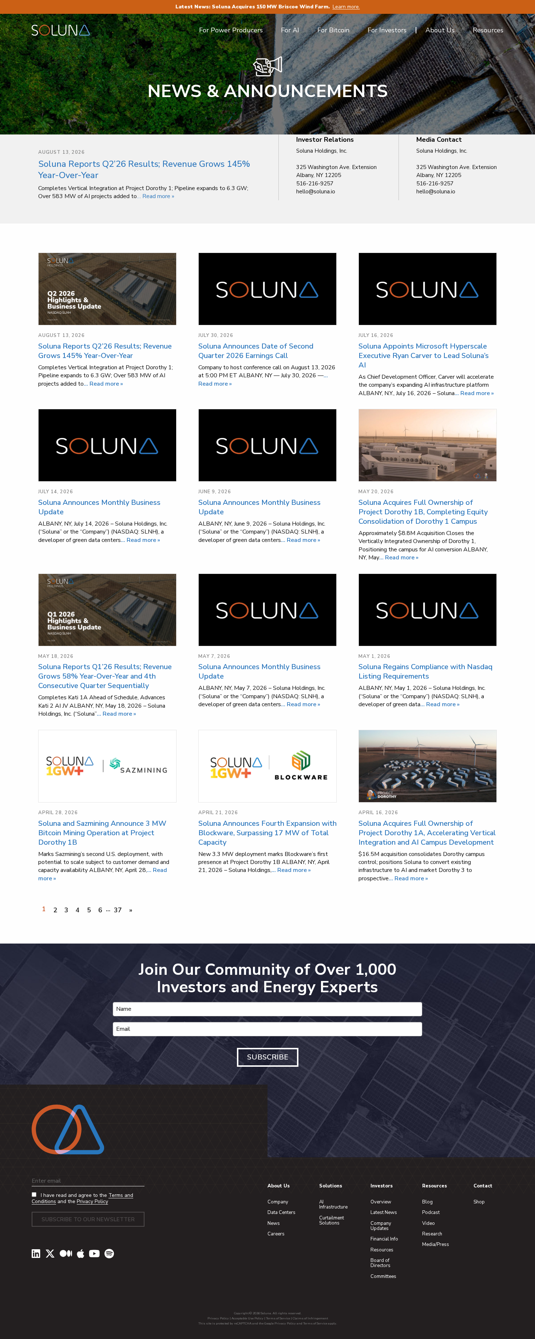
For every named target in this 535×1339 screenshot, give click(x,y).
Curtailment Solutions (331, 1220)
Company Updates (380, 1226)
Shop (479, 1202)
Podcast (431, 1212)
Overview (380, 1202)
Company (278, 1202)
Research (432, 1234)
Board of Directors (380, 1263)
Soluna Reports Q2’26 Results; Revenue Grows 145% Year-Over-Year (144, 169)
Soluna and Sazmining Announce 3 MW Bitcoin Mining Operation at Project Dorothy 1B (102, 833)
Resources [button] (488, 30)
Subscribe (267, 1057)
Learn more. (346, 6)
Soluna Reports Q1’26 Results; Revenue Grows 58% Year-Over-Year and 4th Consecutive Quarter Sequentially (105, 676)
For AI (290, 30)
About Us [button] (440, 30)
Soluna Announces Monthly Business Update (99, 507)
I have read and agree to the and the (82, 1198)
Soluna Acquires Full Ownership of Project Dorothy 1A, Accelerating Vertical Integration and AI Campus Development (427, 833)
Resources (381, 1250)
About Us (279, 1186)
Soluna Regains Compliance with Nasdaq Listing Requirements (425, 671)
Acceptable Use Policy (247, 1318)
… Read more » (155, 196)
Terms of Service (278, 1318)
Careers (276, 1234)
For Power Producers (231, 30)
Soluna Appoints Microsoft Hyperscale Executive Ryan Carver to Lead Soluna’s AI (423, 355)
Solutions (330, 1186)
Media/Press (435, 1244)
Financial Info (384, 1239)
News (274, 1223)
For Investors (387, 30)
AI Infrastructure (333, 1204)
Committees (383, 1276)
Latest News (383, 1212)
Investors (381, 1186)
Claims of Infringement (310, 1318)
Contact (482, 1186)
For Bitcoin (333, 30)
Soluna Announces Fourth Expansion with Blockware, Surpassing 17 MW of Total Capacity (267, 833)
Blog (427, 1202)
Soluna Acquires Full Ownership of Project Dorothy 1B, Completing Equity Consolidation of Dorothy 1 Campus (423, 512)
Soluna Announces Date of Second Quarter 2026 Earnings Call (255, 351)
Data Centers (282, 1212)
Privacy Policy (92, 1201)
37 (118, 910)
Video (428, 1223)
